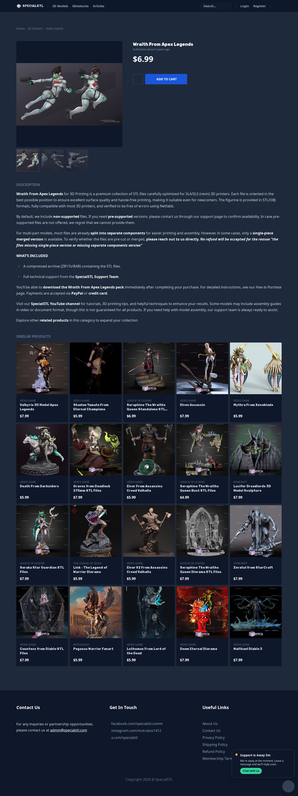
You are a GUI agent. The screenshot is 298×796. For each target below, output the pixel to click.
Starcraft (240, 563)
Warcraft (240, 482)
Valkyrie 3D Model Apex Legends (39, 407)
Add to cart (166, 79)
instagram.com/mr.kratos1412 (136, 730)
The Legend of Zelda (87, 563)
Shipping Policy (215, 744)
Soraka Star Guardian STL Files (42, 570)
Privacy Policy (213, 737)
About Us (210, 723)
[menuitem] (27, 160)
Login (244, 6)
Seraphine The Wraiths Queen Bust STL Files (199, 488)
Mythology (81, 644)
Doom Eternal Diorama (198, 649)
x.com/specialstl (124, 737)
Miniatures (80, 6)
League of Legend (139, 400)
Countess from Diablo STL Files (42, 651)
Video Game (54, 28)
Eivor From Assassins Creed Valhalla (145, 488)
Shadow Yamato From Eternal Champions (91, 407)
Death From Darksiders (39, 486)
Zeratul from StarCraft (253, 567)
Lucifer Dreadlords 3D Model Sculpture (252, 488)
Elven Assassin (192, 405)
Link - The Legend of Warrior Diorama (90, 570)
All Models (35, 28)
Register (259, 6)
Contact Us (211, 730)
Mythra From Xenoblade (253, 405)
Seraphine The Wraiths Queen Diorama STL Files (200, 570)
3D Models (60, 6)
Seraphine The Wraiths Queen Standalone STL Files (146, 407)
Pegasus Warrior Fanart (93, 649)
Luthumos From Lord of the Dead (146, 651)
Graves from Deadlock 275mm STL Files (91, 488)
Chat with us (251, 771)
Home (20, 28)
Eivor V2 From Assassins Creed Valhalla (147, 570)
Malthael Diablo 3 (247, 649)
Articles (98, 6)
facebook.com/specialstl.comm (137, 723)
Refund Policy (213, 751)
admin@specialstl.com (68, 730)
